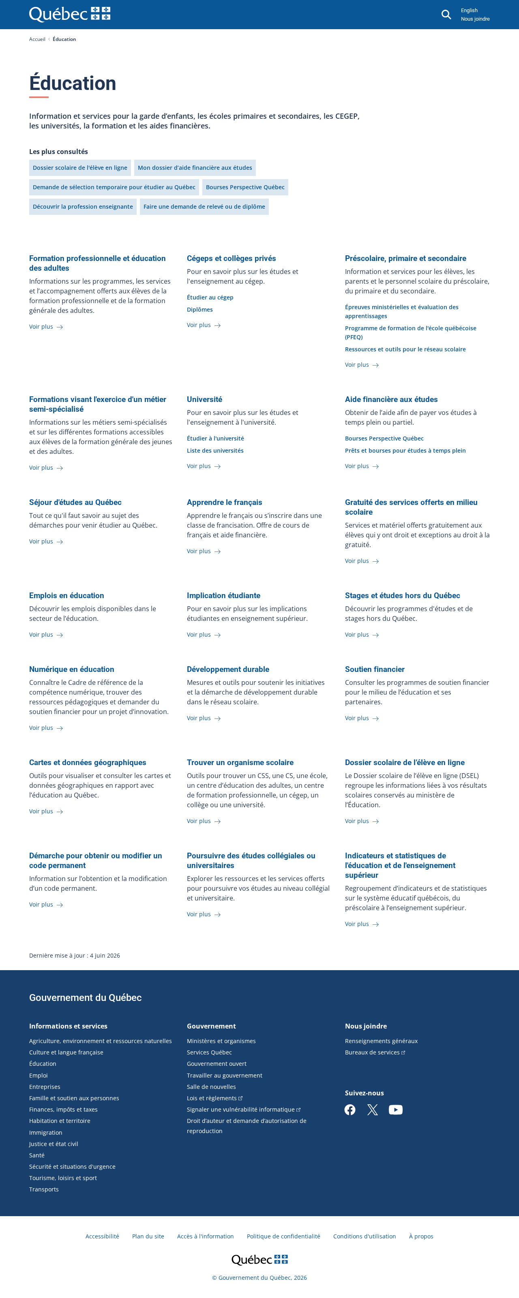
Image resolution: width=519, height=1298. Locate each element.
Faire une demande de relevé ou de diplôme (204, 206)
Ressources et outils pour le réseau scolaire (405, 349)
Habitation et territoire (59, 1121)
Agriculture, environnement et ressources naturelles (100, 1041)
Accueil (37, 39)
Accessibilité (102, 1236)
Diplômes (200, 309)
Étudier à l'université (215, 438)
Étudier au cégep (210, 297)
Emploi (38, 1075)
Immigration (45, 1132)
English (469, 10)
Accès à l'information (205, 1236)
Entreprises (44, 1087)
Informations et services (68, 1026)
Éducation (42, 1063)
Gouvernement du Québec (85, 998)
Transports (44, 1189)
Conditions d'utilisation (364, 1236)
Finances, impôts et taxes (63, 1109)
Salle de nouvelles (211, 1087)
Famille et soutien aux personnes (74, 1098)
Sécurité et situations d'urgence (72, 1166)
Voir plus (42, 326)
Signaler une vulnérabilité (241, 1109)
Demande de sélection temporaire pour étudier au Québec (114, 187)
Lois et (212, 1098)
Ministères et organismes (221, 1041)
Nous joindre (475, 19)
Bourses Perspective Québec (245, 187)
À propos (421, 1236)
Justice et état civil (53, 1144)
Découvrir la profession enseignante (83, 206)
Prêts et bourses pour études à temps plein (405, 450)
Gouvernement (211, 1026)
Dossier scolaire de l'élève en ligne (80, 167)
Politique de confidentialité (283, 1236)
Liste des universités (215, 450)
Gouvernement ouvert (217, 1063)
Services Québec (209, 1052)
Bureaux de (372, 1052)
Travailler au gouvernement (224, 1075)
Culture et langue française (66, 1052)
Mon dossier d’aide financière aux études (195, 167)
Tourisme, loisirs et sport (63, 1178)
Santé (37, 1155)
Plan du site (148, 1236)
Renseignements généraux (381, 1041)
